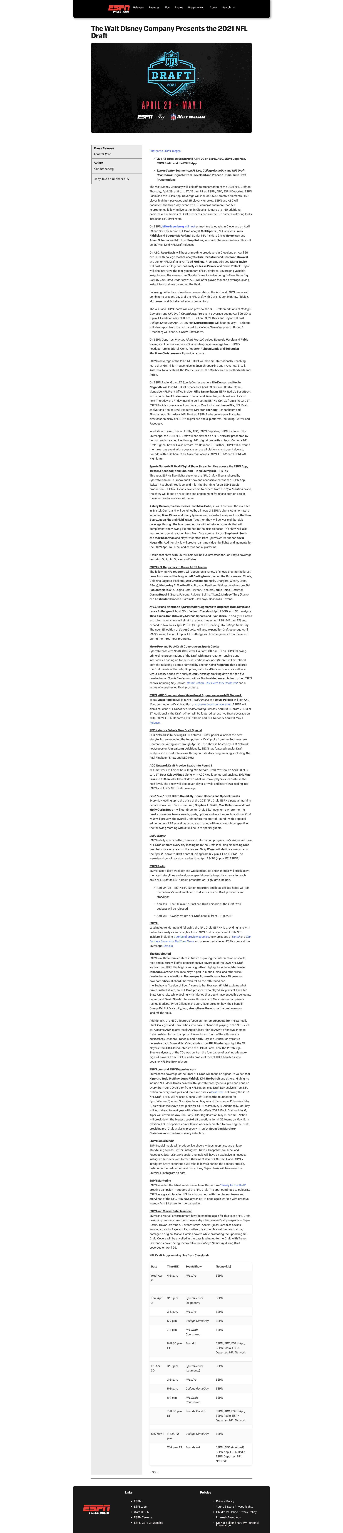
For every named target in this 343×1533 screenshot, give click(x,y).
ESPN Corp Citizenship (148, 1522)
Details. (168, 945)
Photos (179, 7)
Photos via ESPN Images (165, 151)
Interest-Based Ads (228, 1517)
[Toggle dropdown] (233, 7)
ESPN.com (140, 1506)
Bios (167, 7)
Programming (196, 7)
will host (178, 226)
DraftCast (217, 1092)
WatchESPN (141, 1512)
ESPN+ (138, 1501)
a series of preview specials (191, 936)
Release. (155, 722)
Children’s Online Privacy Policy (236, 1512)
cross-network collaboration (213, 704)
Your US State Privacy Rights (234, 1506)
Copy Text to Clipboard (109, 179)
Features (154, 7)
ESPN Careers (143, 1517)
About (213, 7)
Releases (138, 7)
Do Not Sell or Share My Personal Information (237, 1524)
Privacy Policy (225, 1501)
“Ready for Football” (233, 1185)
